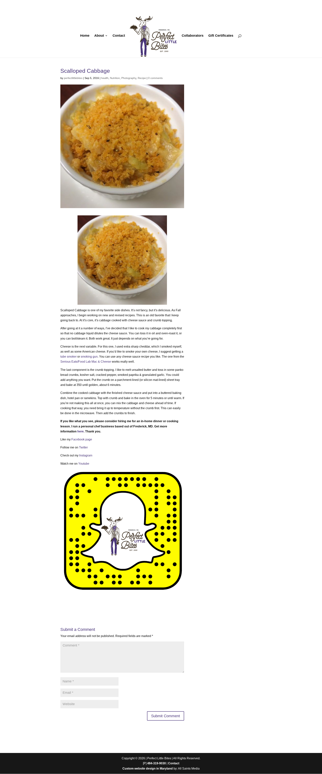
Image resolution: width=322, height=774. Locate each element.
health (104, 78)
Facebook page (81, 439)
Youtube (83, 463)
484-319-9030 (156, 763)
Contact (119, 35)
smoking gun (89, 356)
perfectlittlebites (73, 78)
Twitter (83, 447)
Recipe (142, 78)
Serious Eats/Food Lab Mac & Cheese (85, 361)
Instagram (85, 455)
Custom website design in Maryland (147, 768)
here (80, 431)
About (99, 35)
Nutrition (115, 78)
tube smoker (68, 356)
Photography (128, 78)
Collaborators (192, 35)
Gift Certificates (220, 35)
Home (84, 35)
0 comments (155, 78)
